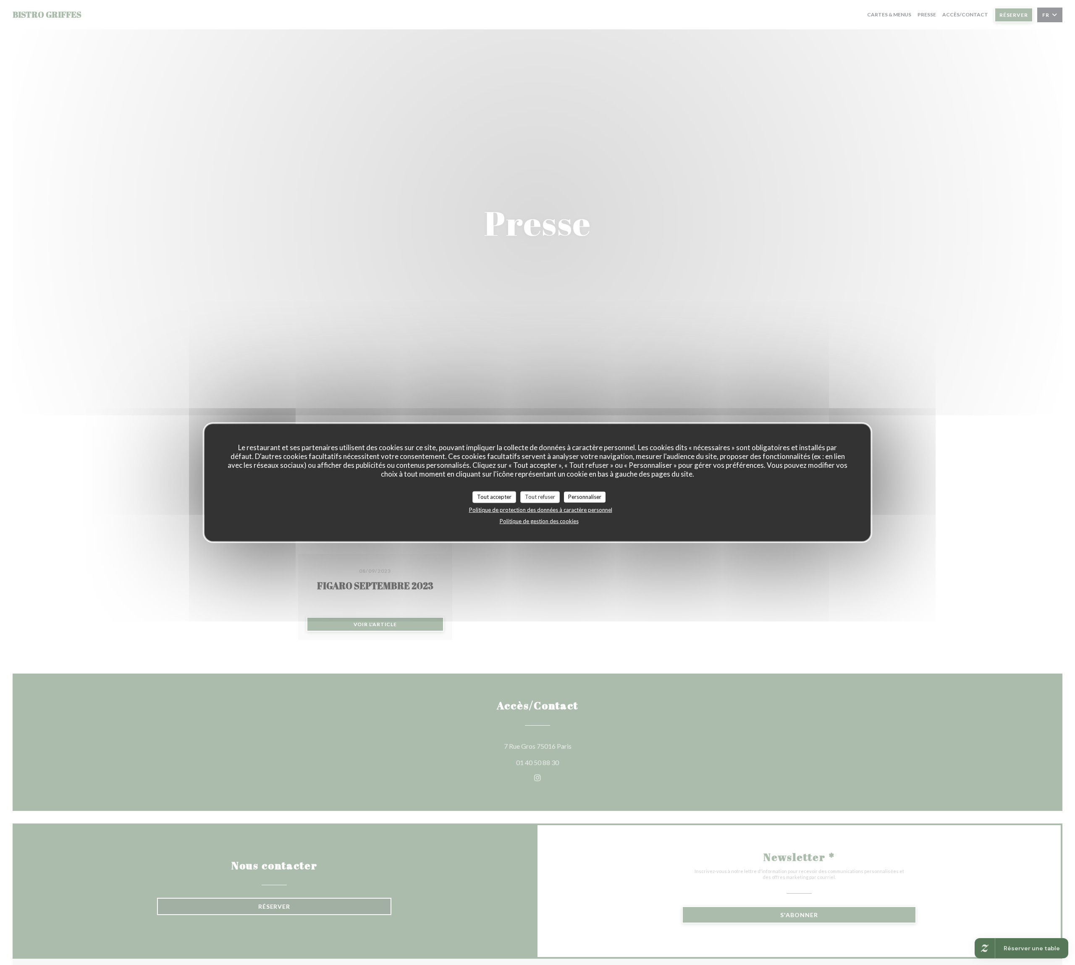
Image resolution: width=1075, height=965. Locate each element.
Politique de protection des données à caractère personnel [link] (540, 509)
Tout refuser (540, 496)
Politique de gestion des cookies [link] (539, 520)
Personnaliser (584, 496)
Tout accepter (494, 496)
